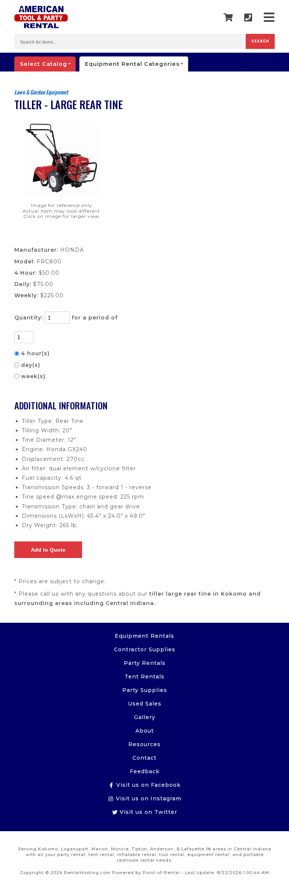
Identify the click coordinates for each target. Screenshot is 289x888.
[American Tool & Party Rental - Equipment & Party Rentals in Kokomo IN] (41, 26)
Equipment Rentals (144, 636)
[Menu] (269, 17)
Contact (144, 757)
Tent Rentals (144, 676)
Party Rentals (145, 663)
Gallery (144, 717)
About (144, 730)
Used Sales (144, 703)
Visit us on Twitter (147, 812)
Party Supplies (144, 690)
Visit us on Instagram (147, 798)
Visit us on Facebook (147, 785)
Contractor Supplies (144, 649)
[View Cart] (228, 18)
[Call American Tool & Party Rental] (248, 17)
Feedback (145, 771)
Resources (144, 744)
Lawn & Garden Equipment (41, 92)
